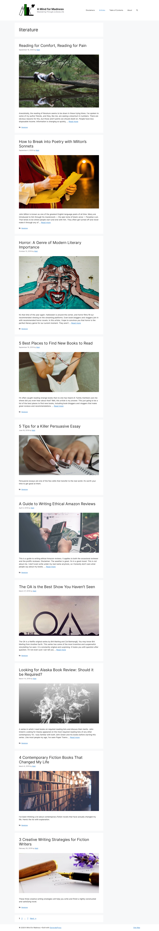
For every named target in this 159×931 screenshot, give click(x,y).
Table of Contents (116, 10)
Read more (73, 121)
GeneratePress (55, 928)
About (129, 10)
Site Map (136, 928)
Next (33, 918)
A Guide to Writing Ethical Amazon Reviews (57, 503)
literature (24, 127)
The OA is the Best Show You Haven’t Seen (57, 586)
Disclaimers (90, 10)
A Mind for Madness (50, 9)
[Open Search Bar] (137, 10)
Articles (102, 10)
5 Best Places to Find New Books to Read (56, 343)
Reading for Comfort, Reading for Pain (52, 45)
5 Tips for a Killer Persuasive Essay (49, 426)
